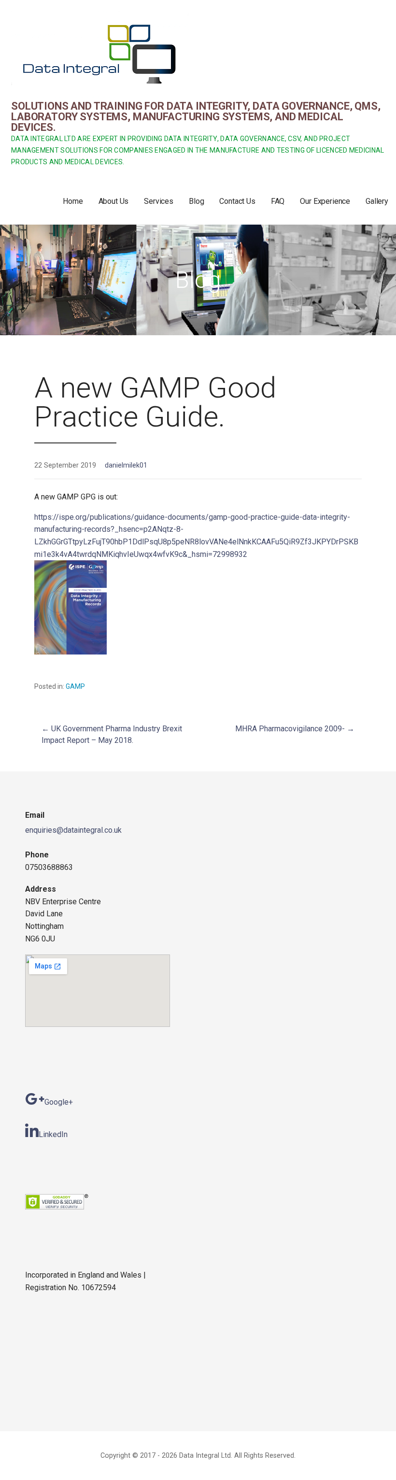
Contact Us (237, 201)
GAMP (75, 686)
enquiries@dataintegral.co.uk (73, 830)
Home (73, 201)
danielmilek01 (126, 465)
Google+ (58, 1102)
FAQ (278, 201)
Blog (196, 201)
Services (158, 201)
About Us (114, 201)
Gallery (377, 201)
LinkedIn (53, 1134)
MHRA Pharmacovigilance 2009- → (294, 728)
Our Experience (325, 201)
